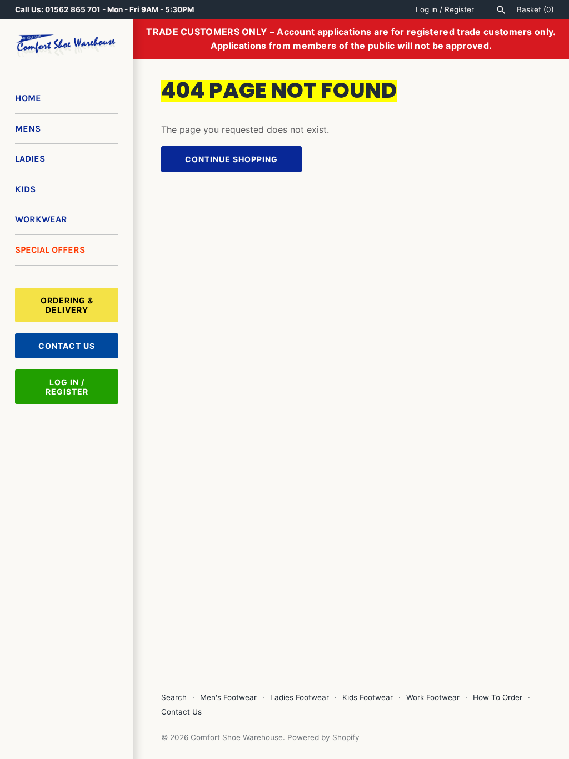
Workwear (41, 219)
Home (28, 98)
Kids (25, 189)
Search (174, 697)
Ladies (30, 158)
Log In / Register (67, 386)
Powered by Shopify (323, 737)
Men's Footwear (228, 697)
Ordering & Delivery (67, 305)
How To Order (497, 697)
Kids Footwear (367, 697)
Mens (28, 128)
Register (459, 9)
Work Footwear (433, 697)
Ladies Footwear (299, 697)
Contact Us (66, 346)
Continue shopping (231, 159)
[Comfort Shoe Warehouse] (66, 45)
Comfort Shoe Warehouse (237, 737)
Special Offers (50, 249)
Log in (426, 9)
